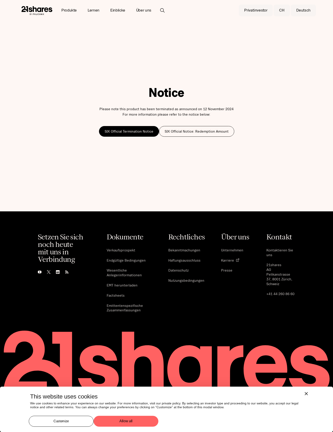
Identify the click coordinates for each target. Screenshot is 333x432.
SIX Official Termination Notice (129, 131)
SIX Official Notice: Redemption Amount (197, 131)
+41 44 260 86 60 (280, 294)
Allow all (126, 421)
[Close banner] (306, 393)
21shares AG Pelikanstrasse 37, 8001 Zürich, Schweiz (279, 274)
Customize (61, 421)
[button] (69, 10)
